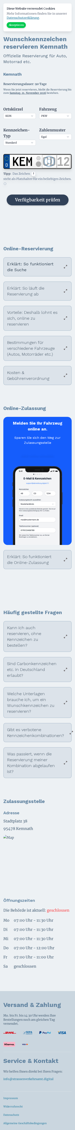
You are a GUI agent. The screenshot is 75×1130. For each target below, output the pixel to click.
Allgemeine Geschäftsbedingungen (25, 1123)
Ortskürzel (13, 109)
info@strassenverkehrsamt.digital (28, 1079)
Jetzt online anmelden (37, 455)
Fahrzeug (48, 109)
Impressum (10, 1098)
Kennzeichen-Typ (16, 133)
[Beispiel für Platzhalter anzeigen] (5, 183)
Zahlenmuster (52, 130)
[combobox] (19, 116)
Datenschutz (11, 1114)
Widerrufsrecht (13, 1106)
